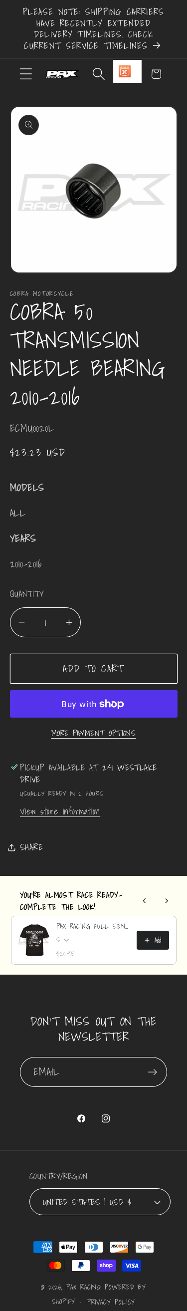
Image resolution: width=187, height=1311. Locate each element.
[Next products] (167, 901)
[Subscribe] (152, 1072)
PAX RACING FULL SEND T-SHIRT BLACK (93, 926)
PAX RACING (83, 1287)
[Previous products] (145, 901)
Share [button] (31, 847)
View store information (60, 811)
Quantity (27, 593)
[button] (25, 74)
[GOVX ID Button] (127, 71)
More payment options (93, 733)
